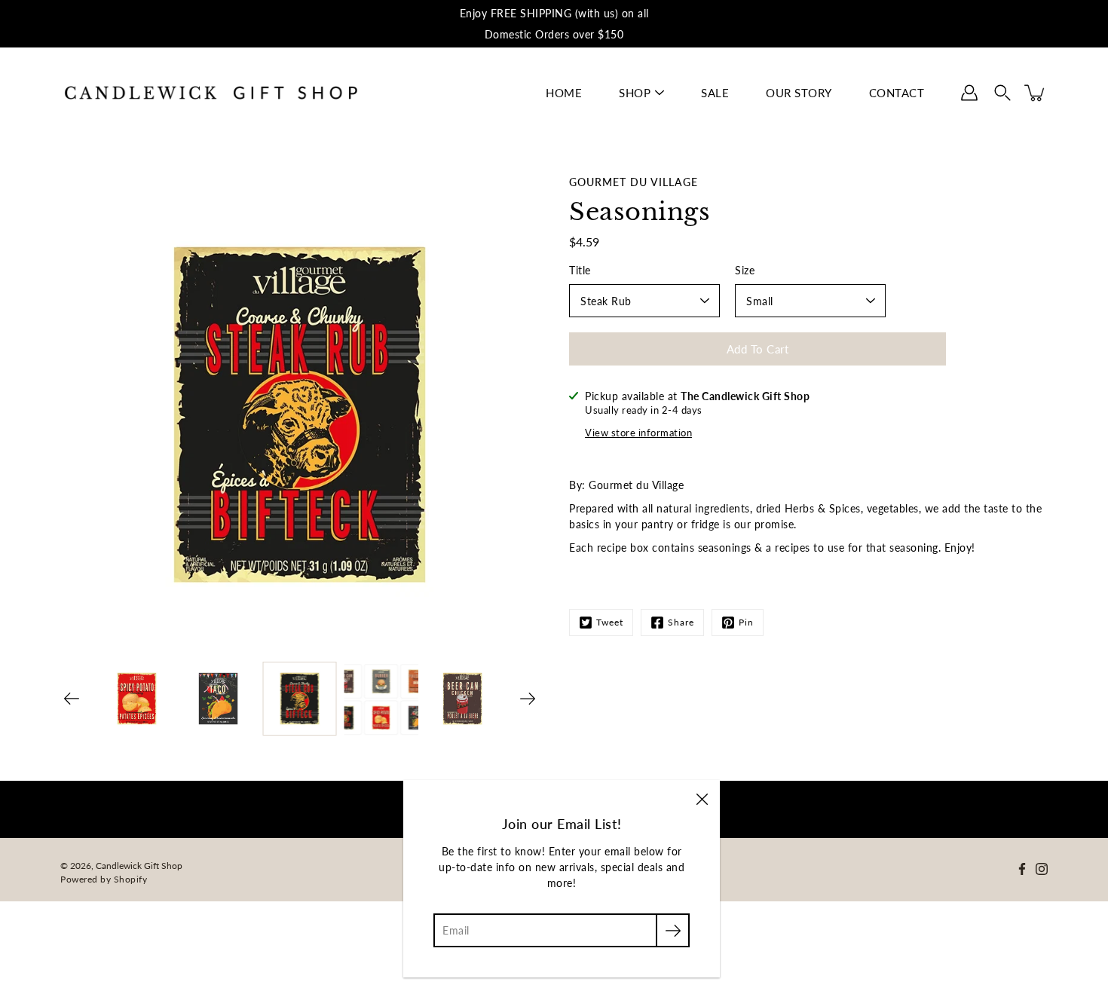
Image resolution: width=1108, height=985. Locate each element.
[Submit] (673, 930)
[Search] (1002, 93)
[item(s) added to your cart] (1036, 93)
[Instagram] (1042, 869)
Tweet (609, 622)
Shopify (131, 879)
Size (744, 270)
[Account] (969, 93)
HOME (564, 92)
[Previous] (71, 698)
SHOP (634, 92)
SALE (715, 92)
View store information (638, 433)
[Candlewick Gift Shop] (211, 92)
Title (580, 270)
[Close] (702, 798)
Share (681, 622)
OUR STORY (799, 92)
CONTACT (897, 92)
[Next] (527, 698)
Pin (746, 622)
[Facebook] (1022, 869)
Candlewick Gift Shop (139, 865)
